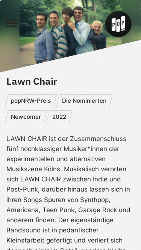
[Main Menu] (11, 23)
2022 (59, 116)
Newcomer (26, 116)
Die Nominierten (84, 100)
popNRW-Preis (31, 100)
